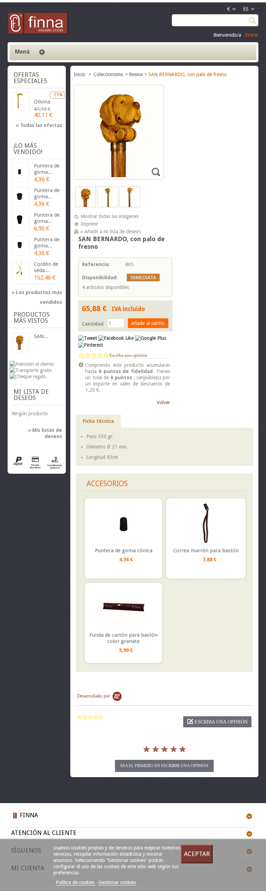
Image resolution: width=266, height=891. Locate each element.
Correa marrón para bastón (206, 550)
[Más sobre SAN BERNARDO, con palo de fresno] (20, 342)
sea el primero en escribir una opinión (164, 765)
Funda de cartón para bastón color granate (123, 638)
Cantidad (93, 324)
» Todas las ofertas (39, 125)
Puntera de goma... (47, 169)
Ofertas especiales (30, 77)
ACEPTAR (197, 853)
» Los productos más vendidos (37, 293)
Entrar (251, 35)
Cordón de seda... (46, 267)
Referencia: (96, 264)
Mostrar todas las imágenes (110, 216)
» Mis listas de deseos (45, 433)
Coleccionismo (108, 74)
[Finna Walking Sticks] (38, 24)
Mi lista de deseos (31, 394)
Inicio (80, 74)
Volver (163, 402)
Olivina (42, 102)
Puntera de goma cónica (123, 550)
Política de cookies (76, 882)
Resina (136, 74)
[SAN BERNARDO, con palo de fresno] (85, 205)
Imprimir (89, 224)
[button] (217, 721)
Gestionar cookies (117, 882)
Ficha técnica (98, 421)
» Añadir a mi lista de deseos (111, 231)
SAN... (41, 336)
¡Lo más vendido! (28, 148)
